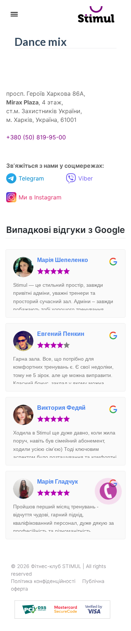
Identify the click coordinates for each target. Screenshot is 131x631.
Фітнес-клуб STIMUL (56, 566)
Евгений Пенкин (60, 334)
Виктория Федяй (61, 408)
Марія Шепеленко (62, 260)
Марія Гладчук (57, 482)
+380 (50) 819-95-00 (36, 137)
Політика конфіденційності (43, 581)
